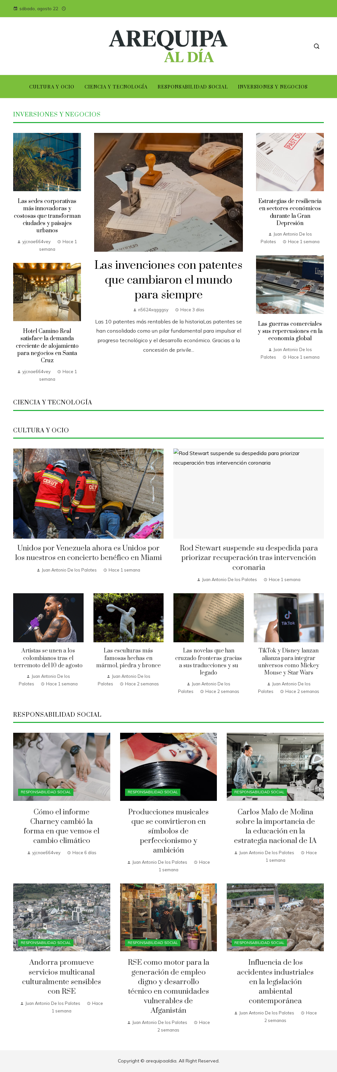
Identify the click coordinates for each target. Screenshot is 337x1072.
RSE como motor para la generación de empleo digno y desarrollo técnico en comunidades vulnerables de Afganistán (168, 986)
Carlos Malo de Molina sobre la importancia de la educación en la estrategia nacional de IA (275, 826)
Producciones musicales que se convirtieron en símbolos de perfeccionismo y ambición (168, 831)
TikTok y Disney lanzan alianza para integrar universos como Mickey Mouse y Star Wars (288, 661)
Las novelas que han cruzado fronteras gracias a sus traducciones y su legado (208, 661)
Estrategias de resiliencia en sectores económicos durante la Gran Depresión (290, 212)
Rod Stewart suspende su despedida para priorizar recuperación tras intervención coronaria (249, 558)
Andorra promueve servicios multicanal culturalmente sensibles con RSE (61, 977)
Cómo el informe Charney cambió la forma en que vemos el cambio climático (61, 826)
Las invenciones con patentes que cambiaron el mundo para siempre (168, 280)
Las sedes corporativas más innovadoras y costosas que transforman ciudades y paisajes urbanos (47, 216)
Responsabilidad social (46, 792)
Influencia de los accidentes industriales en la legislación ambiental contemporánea (275, 982)
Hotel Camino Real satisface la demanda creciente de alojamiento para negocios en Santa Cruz (47, 346)
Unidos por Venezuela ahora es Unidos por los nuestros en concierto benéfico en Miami (88, 553)
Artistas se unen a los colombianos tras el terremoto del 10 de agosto (48, 658)
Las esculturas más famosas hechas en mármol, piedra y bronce (128, 658)
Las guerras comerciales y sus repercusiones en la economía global (290, 331)
